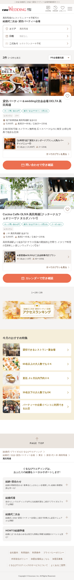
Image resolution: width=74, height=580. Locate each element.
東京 (41, 455)
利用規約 (25, 552)
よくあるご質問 (58, 565)
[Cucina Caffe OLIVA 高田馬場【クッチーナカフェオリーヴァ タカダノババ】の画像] (37, 193)
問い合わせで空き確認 (39, 164)
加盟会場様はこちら (40, 559)
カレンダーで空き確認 (39, 278)
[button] (37, 484)
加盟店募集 (57, 559)
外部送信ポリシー (19, 559)
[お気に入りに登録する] (67, 96)
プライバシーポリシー (53, 552)
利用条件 (36, 552)
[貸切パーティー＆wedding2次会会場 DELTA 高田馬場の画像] (37, 80)
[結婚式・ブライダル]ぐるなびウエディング (22, 452)
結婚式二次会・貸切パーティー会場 (19, 455)
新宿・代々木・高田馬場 (56, 455)
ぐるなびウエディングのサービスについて (28, 565)
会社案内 (14, 552)
